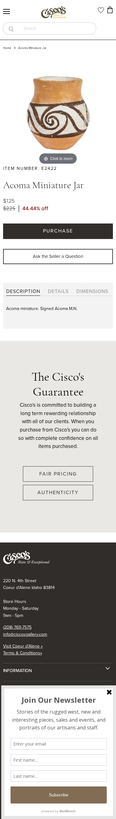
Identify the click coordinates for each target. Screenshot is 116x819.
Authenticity (58, 492)
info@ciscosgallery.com (25, 634)
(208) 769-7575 (17, 627)
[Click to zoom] (58, 110)
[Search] (11, 28)
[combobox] (57, 28)
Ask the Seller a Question (58, 256)
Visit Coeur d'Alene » (23, 646)
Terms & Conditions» (22, 653)
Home (7, 48)
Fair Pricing (58, 473)
